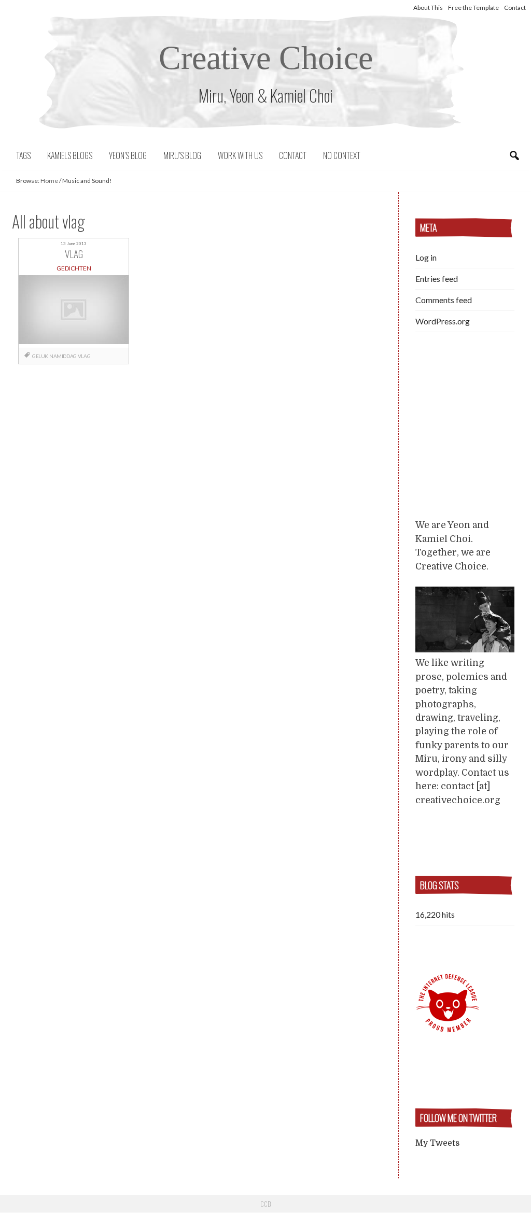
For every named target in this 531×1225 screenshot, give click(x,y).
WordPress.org (442, 321)
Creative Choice (266, 57)
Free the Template (473, 7)
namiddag (63, 356)
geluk (40, 356)
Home (49, 180)
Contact (515, 7)
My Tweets (437, 1143)
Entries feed (436, 278)
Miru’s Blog (182, 155)
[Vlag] (74, 311)
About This (428, 7)
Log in (426, 257)
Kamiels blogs (69, 155)
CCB (265, 1204)
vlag (84, 356)
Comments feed (443, 300)
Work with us (240, 155)
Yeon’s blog (128, 155)
